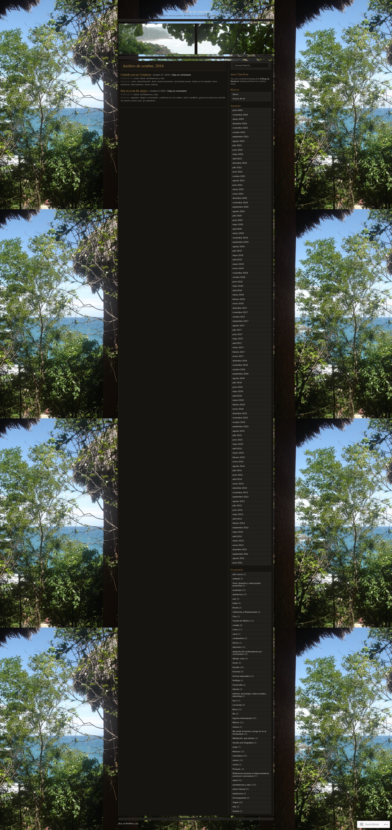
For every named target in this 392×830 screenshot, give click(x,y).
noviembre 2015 (240, 418)
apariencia (237, 594)
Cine (235, 616)
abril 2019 (237, 259)
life (234, 714)
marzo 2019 (238, 264)
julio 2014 (237, 470)
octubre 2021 (239, 176)
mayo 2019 (238, 255)
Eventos (236, 671)
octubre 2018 (239, 277)
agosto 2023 (239, 141)
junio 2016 (238, 387)
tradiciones (238, 793)
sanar (147, 84)
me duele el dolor (129, 100)
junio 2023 (238, 150)
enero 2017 (238, 356)
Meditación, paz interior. (244, 738)
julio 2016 (237, 382)
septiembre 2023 (240, 136)
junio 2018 (238, 281)
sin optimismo (149, 100)
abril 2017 (237, 343)
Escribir (236, 667)
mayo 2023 (238, 154)
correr (136, 78)
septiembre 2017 (240, 321)
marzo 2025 (238, 119)
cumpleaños (238, 638)
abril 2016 (237, 396)
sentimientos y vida (155, 78)
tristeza (154, 84)
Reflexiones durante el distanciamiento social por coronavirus (251, 774)
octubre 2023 (239, 132)
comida (236, 625)
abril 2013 (237, 519)
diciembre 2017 (240, 308)
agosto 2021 (239, 180)
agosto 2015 (239, 431)
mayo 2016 (238, 391)
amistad (236, 579)
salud (142, 78)
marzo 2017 (238, 347)
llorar (215, 81)
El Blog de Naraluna (196, 11)
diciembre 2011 (240, 549)
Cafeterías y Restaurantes (245, 612)
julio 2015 (237, 435)
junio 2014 (238, 475)
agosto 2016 (239, 378)
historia (236, 689)
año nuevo (238, 574)
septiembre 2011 (240, 554)
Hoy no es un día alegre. (134, 91)
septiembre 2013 (240, 497)
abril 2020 (237, 229)
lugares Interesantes (242, 718)
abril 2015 (237, 448)
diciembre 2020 (240, 198)
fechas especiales (241, 676)
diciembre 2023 (240, 123)
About (235, 94)
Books (235, 608)
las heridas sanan (182, 81)
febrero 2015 (239, 457)
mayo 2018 (238, 286)
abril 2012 (237, 536)
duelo (235, 663)
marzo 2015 (238, 453)
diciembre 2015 (240, 413)
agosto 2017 (239, 325)
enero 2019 (238, 268)
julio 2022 (237, 167)
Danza (236, 643)
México (236, 722)
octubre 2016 (239, 369)
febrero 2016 (239, 404)
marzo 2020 (238, 233)
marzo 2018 (238, 295)
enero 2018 (238, 303)
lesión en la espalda (201, 81)
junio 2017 (238, 334)
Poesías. (237, 769)
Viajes (235, 802)
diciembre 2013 (240, 488)
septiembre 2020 (240, 207)
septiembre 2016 (240, 374)
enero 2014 (238, 484)
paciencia (125, 84)
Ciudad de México (241, 621)
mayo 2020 (238, 224)
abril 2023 (237, 159)
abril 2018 (237, 290)
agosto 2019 (239, 246)
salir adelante (137, 84)
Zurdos (236, 811)
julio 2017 (237, 330)
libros (235, 709)
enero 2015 (238, 461)
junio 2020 (238, 220)
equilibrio (193, 97)
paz (139, 100)
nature (236, 760)
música (236, 727)
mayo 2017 (238, 338)
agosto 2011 (238, 558)
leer (234, 700)
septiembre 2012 (240, 527)
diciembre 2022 (240, 163)
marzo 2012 (238, 541)
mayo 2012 (238, 532)
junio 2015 (238, 440)
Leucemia (237, 705)
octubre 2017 (239, 317)
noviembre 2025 (240, 115)
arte (234, 599)
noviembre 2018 (240, 273)
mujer (235, 747)
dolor (154, 81)
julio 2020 (237, 215)
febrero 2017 (239, 352)
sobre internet (239, 789)
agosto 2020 (239, 211)
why (234, 806)
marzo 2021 (238, 189)
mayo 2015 (238, 444)
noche (235, 764)
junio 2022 (238, 172)
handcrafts (238, 685)
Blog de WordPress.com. (128, 823)
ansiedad (237, 590)
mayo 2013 (238, 514)
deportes (237, 647)
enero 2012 (238, 545)
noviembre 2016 (240, 365)
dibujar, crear (239, 658)
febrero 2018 (239, 299)
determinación (143, 81)
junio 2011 (237, 563)
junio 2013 (238, 510)
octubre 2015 (239, 422)
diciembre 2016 (240, 361)
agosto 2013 (239, 501)
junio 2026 (238, 110)
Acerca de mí (239, 98)
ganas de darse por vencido (212, 97)
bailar (235, 603)
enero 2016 (238, 409)
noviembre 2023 (240, 128)
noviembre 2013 (240, 492)
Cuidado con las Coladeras (136, 74)
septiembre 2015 (240, 426)
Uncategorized (239, 798)
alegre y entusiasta (149, 97)
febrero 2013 (239, 523)
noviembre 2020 (240, 202)
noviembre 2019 (240, 238)
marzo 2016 (238, 400)
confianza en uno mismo (170, 97)
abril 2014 (237, 479)
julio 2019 (237, 251)
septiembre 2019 (240, 242)
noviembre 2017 (240, 312)
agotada (135, 97)
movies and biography (243, 743)
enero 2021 (238, 194)
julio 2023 (237, 145)
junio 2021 (238, 185)
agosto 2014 (239, 466)
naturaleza (238, 756)
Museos (236, 751)
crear (235, 634)
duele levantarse (165, 81)
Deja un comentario (181, 75)
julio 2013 (237, 505)
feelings (236, 680)
